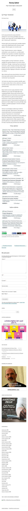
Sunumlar (4, 483)
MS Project (4, 457)
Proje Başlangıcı (5, 469)
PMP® (3, 466)
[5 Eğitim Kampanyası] (14, 340)
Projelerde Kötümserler (20, 245)
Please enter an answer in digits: (9, 291)
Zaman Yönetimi (5, 491)
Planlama (4, 462)
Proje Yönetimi (15, 234)
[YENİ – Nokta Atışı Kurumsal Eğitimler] (11, 500)
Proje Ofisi (4, 472)
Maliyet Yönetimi (5, 452)
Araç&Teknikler (5, 431)
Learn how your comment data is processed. (13, 303)
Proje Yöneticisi (8, 234)
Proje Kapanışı (5, 471)
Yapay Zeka (4, 490)
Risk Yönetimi (5, 478)
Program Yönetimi (5, 467)
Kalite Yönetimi (5, 442)
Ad (3, 275)
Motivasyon (4, 455)
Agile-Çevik (4, 430)
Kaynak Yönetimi (5, 445)
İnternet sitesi (5, 286)
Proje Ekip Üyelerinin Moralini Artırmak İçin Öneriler (12, 353)
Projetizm (4, 356)
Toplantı (3, 486)
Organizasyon (4, 459)
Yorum (3, 259)
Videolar (3, 488)
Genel (3, 440)
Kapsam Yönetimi (5, 443)
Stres (3, 481)
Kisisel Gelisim (5, 447)
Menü (14, 9)
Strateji (3, 479)
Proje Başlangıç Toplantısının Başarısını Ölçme (12, 349)
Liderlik (3, 450)
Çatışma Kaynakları (6, 358)
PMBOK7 (4, 464)
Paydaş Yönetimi (5, 460)
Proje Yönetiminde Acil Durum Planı (9, 348)
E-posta (4, 280)
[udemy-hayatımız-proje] (14, 421)
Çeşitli (3, 435)
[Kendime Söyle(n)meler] (14, 390)
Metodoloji (4, 454)
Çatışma (3, 433)
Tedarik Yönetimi (5, 484)
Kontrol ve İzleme (5, 448)
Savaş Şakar (14, 3)
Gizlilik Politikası (5, 508)
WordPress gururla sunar (14, 508)
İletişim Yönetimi (5, 436)
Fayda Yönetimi (5, 438)
